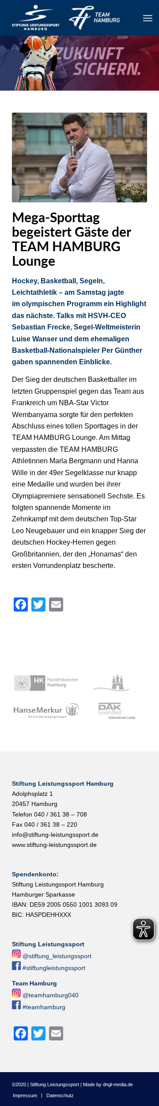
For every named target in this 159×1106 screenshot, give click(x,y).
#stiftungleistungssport (54, 967)
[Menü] (147, 18)
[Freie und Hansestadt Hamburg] (114, 683)
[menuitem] (147, 18)
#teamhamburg (44, 1007)
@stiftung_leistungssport (57, 956)
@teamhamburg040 (51, 995)
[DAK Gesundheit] (114, 711)
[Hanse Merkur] (46, 711)
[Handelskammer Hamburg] (46, 683)
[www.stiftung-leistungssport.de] (66, 18)
